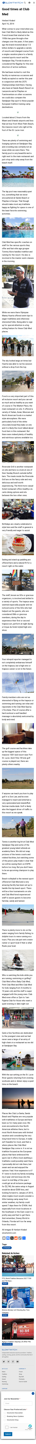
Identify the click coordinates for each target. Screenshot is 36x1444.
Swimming (5, 1384)
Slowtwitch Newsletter (15, 1413)
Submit (8, 1434)
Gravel (4, 1379)
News (3, 1371)
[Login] (29, 3)
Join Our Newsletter (12, 1399)
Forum (21, 1371)
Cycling (4, 1376)
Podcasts (21, 1379)
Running (4, 1381)
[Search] (25, 3)
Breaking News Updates (15, 1416)
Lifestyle (6, 1248)
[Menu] (34, 3)
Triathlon (4, 1374)
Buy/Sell (21, 1376)
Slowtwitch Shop (13, 1420)
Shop (20, 1374)
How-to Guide (23, 1381)
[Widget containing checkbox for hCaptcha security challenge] (18, 1427)
